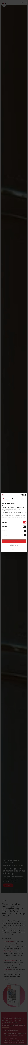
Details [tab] (14, 498)
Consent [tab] (5, 498)
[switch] (24, 527)
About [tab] (22, 498)
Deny (14, 549)
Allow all (14, 541)
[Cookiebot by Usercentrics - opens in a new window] (20, 495)
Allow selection (14, 545)
